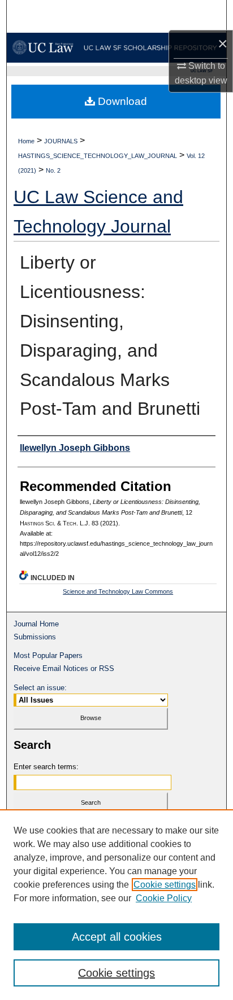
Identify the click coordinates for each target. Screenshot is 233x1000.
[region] (116, 904)
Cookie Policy (164, 898)
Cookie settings (164, 884)
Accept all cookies (117, 937)
